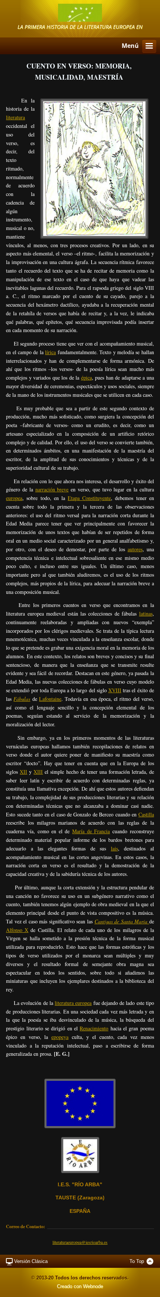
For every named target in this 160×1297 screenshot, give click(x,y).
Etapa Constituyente (89, 498)
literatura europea (73, 1002)
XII (23, 771)
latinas (146, 613)
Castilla (146, 814)
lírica (50, 352)
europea (14, 498)
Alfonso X (17, 929)
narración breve (52, 489)
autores (135, 549)
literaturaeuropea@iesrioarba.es (80, 1242)
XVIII (114, 690)
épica (86, 377)
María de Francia (91, 831)
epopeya (59, 1036)
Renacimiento (94, 1028)
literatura (15, 117)
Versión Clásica (31, 1261)
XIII (38, 771)
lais (114, 848)
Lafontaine (50, 698)
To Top (136, 1261)
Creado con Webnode (80, 1286)
